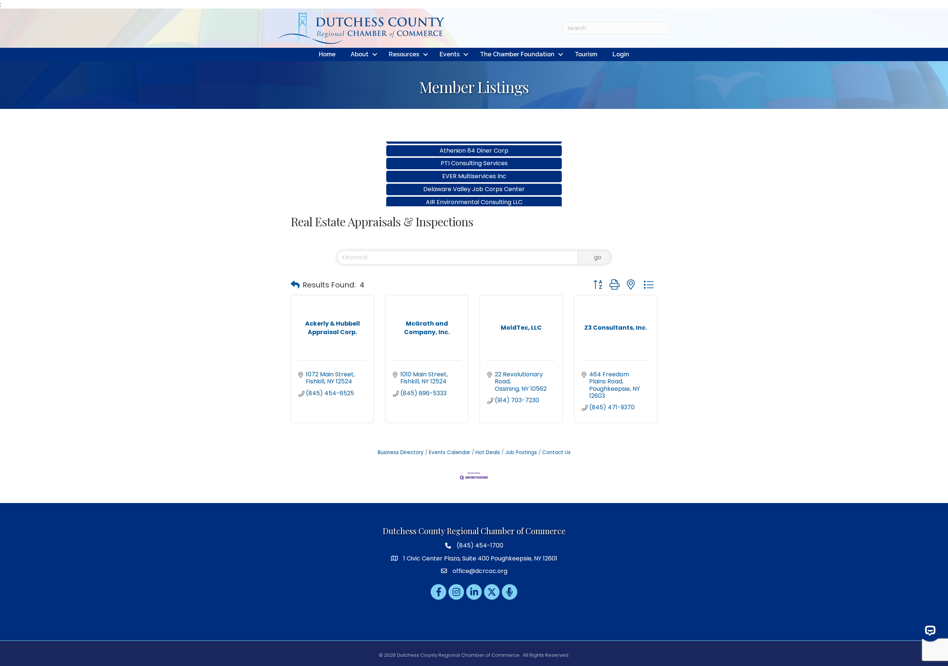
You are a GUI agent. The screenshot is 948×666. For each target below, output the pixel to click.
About (359, 54)
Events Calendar (449, 452)
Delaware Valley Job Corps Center (474, 174)
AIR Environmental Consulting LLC (474, 187)
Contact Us (556, 452)
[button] (295, 285)
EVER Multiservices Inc (474, 161)
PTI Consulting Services (474, 148)
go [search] (597, 257)
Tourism (586, 54)
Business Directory (401, 452)
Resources (404, 54)
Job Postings (521, 452)
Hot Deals (487, 452)
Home (327, 54)
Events (450, 54)
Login (620, 54)
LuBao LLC (474, 200)
